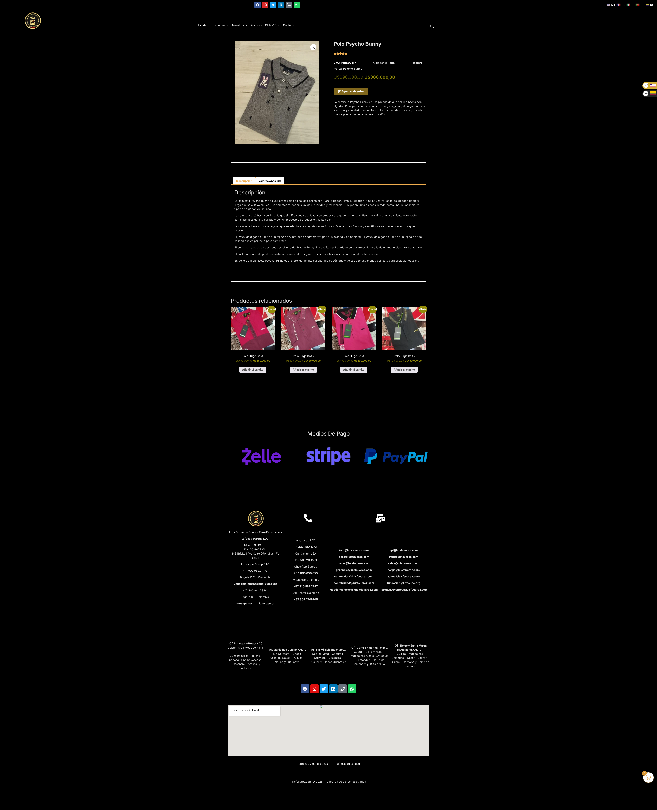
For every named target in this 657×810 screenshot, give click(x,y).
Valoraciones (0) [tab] (270, 181)
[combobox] (458, 26)
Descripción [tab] (244, 181)
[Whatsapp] (297, 5)
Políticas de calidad (347, 763)
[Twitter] (273, 5)
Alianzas (256, 25)
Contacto (289, 25)
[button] (313, 47)
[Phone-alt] (289, 5)
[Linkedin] (281, 5)
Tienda (202, 25)
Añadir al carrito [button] (252, 369)
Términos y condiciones (312, 763)
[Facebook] (257, 5)
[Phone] (342, 688)
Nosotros (238, 25)
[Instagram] (265, 5)
